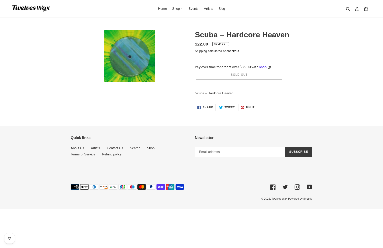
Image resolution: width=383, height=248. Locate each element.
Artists (95, 148)
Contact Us (115, 148)
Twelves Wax (279, 198)
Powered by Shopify (300, 198)
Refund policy (112, 154)
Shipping (201, 51)
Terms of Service (83, 154)
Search (135, 148)
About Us (77, 148)
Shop (150, 148)
